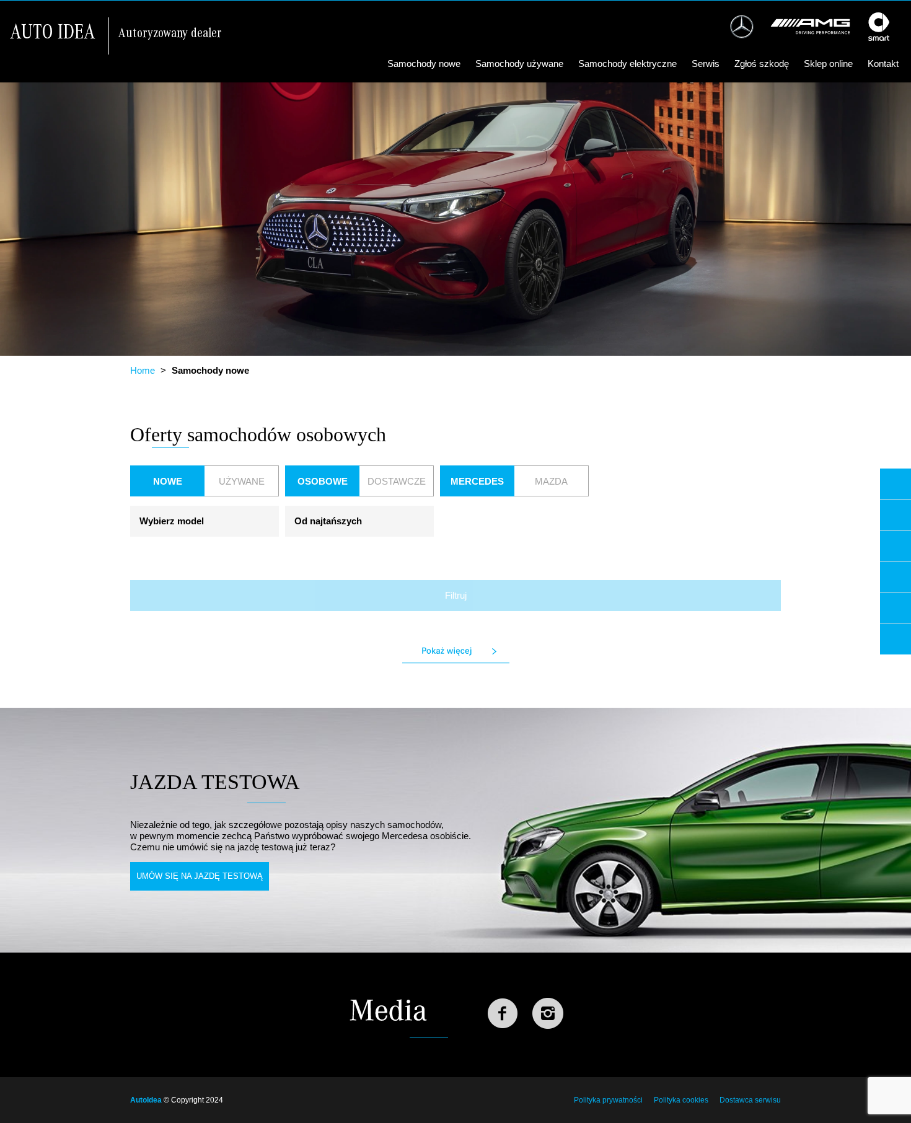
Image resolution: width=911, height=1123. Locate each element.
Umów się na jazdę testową (199, 876)
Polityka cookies (681, 1100)
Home (142, 370)
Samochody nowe (423, 63)
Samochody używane (519, 63)
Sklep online (828, 63)
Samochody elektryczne (627, 63)
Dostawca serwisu (750, 1100)
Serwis (706, 63)
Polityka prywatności (608, 1100)
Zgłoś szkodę (761, 63)
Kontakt (883, 63)
